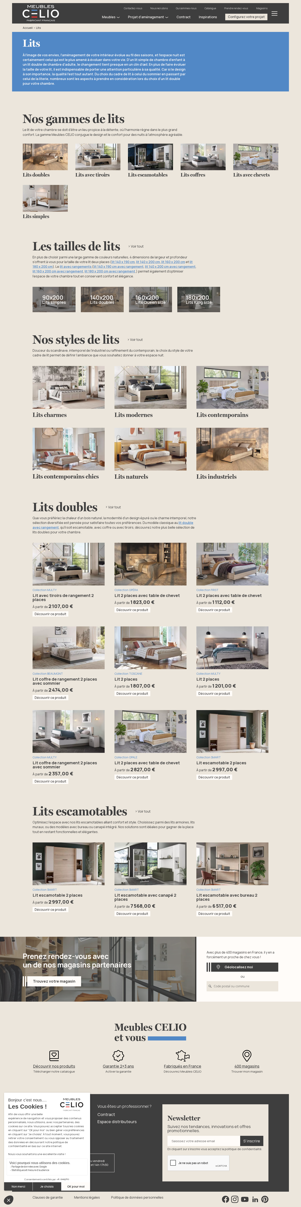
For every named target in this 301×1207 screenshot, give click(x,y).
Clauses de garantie (48, 1197)
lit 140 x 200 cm (148, 262)
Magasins (261, 8)
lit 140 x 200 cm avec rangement (170, 266)
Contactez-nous (133, 8)
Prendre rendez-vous (236, 8)
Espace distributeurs (117, 1121)
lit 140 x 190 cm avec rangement (119, 266)
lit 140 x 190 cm (123, 262)
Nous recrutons (159, 8)
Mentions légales (87, 1197)
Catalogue (210, 8)
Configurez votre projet (246, 17)
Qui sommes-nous (186, 8)
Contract (106, 1114)
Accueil (28, 28)
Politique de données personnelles (137, 1197)
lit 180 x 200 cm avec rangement (110, 271)
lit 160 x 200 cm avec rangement (58, 271)
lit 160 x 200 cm (173, 262)
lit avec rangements (76, 266)
